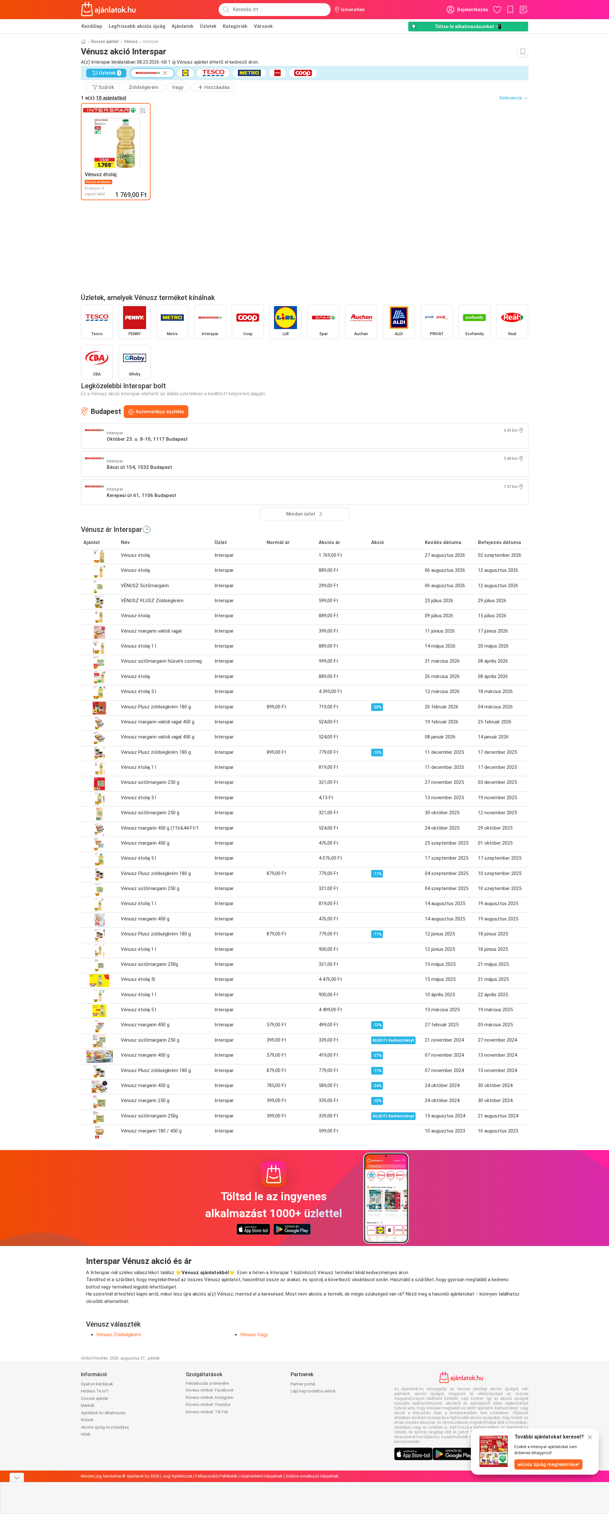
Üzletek (208, 26)
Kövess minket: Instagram (209, 1397)
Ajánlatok (182, 26)
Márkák (88, 1405)
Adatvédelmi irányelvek (261, 1476)
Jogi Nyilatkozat (177, 1476)
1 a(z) (103, 98)
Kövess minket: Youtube (208, 1404)
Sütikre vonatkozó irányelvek (312, 1476)
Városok (263, 26)
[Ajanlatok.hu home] (108, 10)
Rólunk (87, 1419)
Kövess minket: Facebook (210, 1390)
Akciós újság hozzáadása (105, 1427)
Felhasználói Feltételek (216, 1476)
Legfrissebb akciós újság (137, 26)
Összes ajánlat (105, 41)
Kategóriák (235, 26)
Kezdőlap (92, 26)
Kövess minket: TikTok (207, 1411)
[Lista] (523, 9)
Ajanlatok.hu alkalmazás (103, 1412)
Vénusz (131, 41)
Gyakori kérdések (97, 1384)
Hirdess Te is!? (94, 1391)
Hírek (85, 1434)
